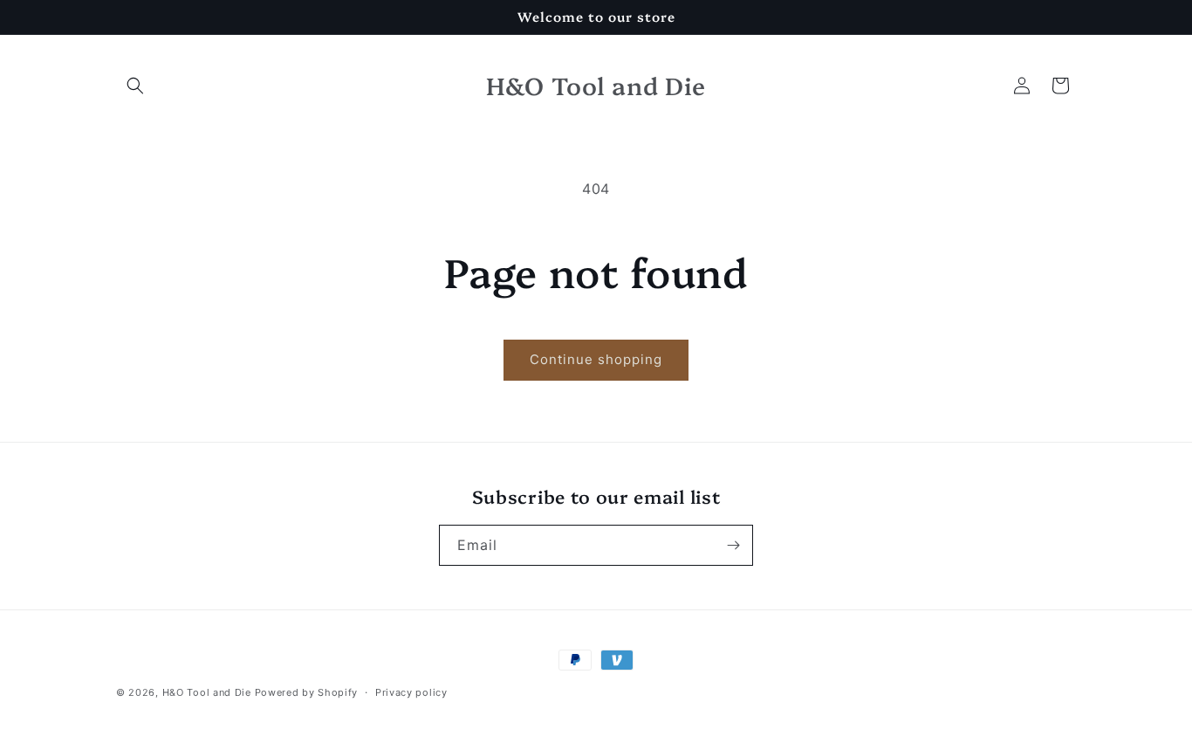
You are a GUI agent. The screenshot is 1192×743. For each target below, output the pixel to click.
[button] (135, 85)
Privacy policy (411, 692)
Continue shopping (596, 359)
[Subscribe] (733, 545)
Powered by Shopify (307, 692)
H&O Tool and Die (206, 692)
